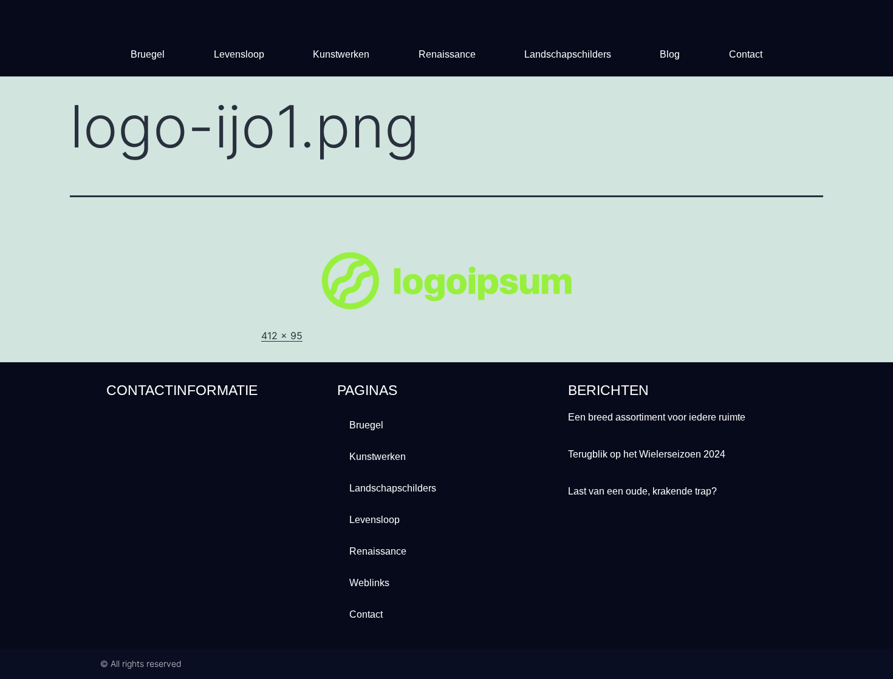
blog (670, 54)
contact (745, 54)
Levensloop (239, 54)
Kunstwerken (341, 54)
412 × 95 (282, 335)
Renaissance (447, 54)
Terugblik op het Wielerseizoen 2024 (646, 454)
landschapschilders (567, 54)
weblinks (369, 583)
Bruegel (148, 54)
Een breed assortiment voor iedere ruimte (656, 417)
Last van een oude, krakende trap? (642, 491)
